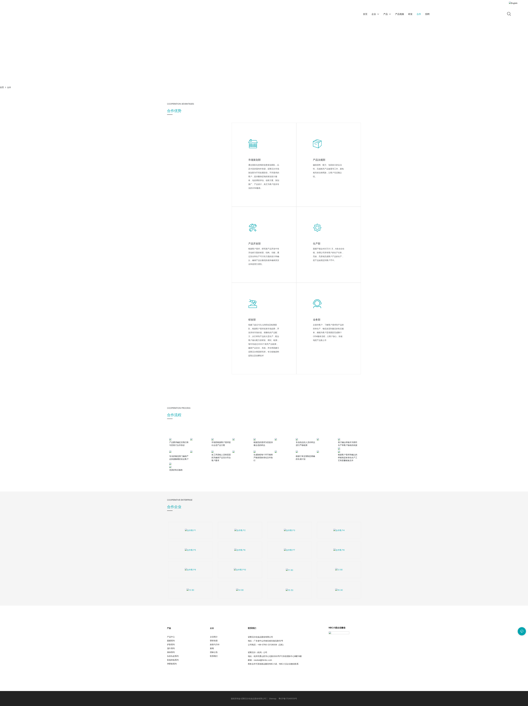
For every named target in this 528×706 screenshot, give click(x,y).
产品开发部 (254, 243)
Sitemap (272, 698)
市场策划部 (254, 159)
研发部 (252, 319)
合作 (9, 87)
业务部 (316, 319)
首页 (2, 87)
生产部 (316, 243)
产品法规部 (319, 159)
